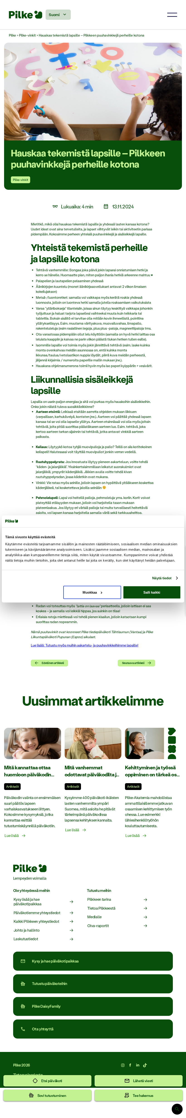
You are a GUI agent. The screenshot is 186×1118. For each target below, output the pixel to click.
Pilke (12, 35)
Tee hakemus (143, 1095)
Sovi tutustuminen (51, 1095)
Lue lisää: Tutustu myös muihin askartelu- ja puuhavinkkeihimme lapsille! (84, 645)
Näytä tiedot (161, 578)
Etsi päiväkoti (51, 1080)
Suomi (54, 14)
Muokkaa (90, 592)
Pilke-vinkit (27, 35)
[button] (172, 15)
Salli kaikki (151, 592)
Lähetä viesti (143, 1080)
